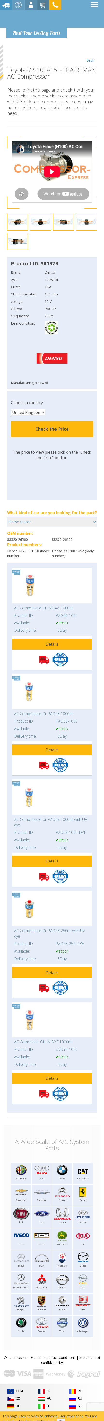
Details (52, 644)
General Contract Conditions (53, 1357)
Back (90, 60)
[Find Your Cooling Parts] (36, 18)
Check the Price (52, 429)
